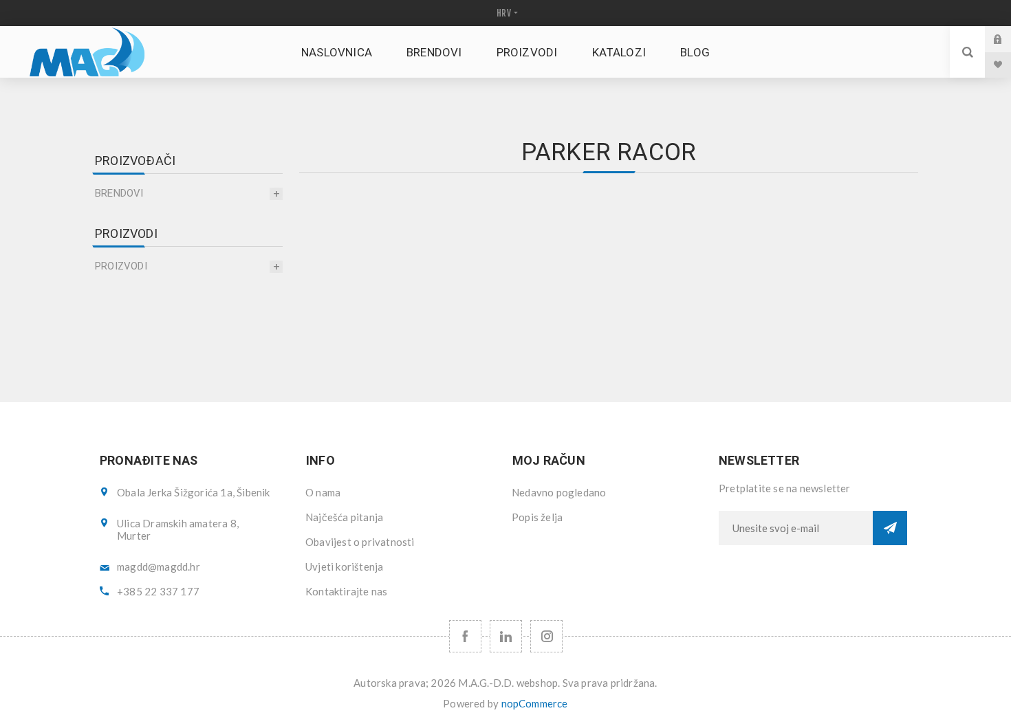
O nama (322, 492)
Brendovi (119, 193)
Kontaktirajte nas (346, 591)
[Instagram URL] (546, 636)
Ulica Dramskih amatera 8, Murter (178, 529)
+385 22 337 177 (158, 591)
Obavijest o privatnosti (360, 542)
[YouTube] (506, 636)
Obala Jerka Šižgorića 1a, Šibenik (193, 492)
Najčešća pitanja (344, 517)
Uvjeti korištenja (344, 566)
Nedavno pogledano (559, 492)
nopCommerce (534, 703)
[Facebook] (465, 636)
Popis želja (537, 517)
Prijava (1008, 39)
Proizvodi (121, 266)
